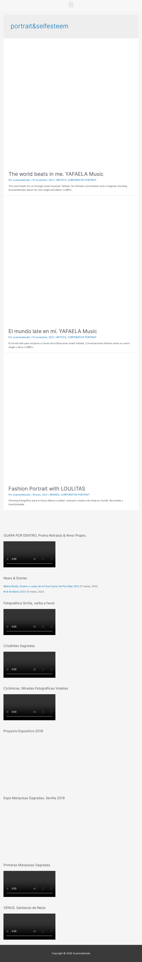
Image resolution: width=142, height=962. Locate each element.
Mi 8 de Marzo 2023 (14, 591)
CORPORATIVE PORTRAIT (82, 180)
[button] (71, 4)
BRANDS (54, 494)
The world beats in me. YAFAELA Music (56, 174)
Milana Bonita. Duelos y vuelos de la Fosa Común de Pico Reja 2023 (41, 586)
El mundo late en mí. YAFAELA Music (52, 331)
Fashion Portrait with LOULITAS (46, 488)
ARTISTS (61, 180)
